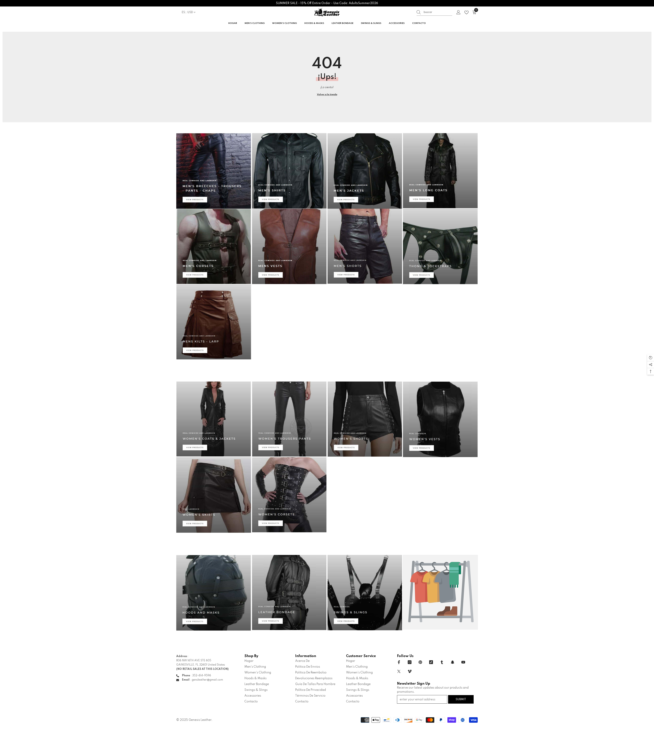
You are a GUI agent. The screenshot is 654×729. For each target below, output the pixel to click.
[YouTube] (463, 662)
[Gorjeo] (399, 671)
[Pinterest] (420, 662)
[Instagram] (410, 662)
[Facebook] (399, 662)
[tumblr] (442, 662)
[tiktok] (431, 662)
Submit (461, 699)
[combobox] (438, 12)
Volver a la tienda (327, 94)
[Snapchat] (452, 662)
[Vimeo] (410, 671)
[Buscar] (434, 12)
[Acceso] (458, 12)
